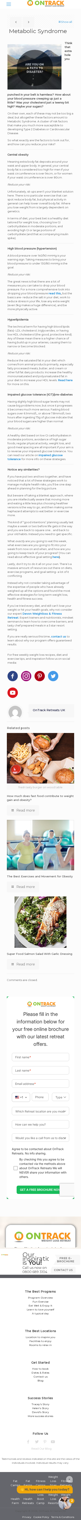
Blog (41, 1380)
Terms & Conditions (62, 1517)
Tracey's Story (41, 1404)
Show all (66, 21)
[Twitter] (36, 1442)
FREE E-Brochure (65, 1259)
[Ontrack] (44, 6)
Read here (65, 380)
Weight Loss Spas (53, 1481)
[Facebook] (28, 1442)
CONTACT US (63, 1270)
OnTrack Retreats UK (49, 710)
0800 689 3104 (34, 1272)
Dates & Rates (40, 1372)
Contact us (40, 1376)
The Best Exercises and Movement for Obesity (40, 876)
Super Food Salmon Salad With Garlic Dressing (39, 953)
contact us (58, 636)
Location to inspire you (40, 1337)
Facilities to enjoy (40, 1341)
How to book (40, 1368)
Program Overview (40, 1297)
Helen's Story (40, 1408)
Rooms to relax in (40, 1345)
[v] (53, 1442)
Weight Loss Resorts (53, 1499)
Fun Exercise (41, 1301)
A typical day (40, 1313)
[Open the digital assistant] (65, 1503)
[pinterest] (45, 1442)
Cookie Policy (41, 1517)
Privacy (26, 1517)
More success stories (40, 1416)
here (56, 557)
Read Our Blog (41, 1448)
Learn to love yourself (40, 1309)
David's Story (40, 1412)
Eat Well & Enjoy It (41, 1305)
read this (55, 293)
